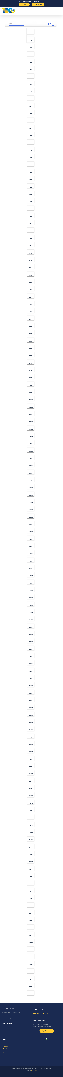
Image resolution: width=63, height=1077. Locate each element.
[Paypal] (7, 1028)
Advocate (5, 1043)
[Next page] (44, 23)
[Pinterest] (11, 1028)
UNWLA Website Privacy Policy (42, 1013)
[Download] (31, 23)
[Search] (25, 23)
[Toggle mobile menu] (60, 11)
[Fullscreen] (35, 23)
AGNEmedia (34, 1070)
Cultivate (5, 1046)
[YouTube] (5, 1028)
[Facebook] (2, 1028)
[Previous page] (42, 23)
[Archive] (6, 23)
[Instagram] (9, 1028)
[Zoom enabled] (38, 23)
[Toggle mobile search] (57, 11)
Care (3, 1052)
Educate (4, 1048)
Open (49, 24)
